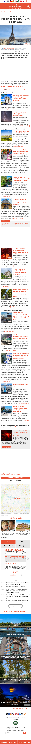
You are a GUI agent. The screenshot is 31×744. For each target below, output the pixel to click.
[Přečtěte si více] (12, 109)
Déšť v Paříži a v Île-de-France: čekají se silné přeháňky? (15, 564)
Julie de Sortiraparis (9, 48)
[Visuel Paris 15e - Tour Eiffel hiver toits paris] (15, 35)
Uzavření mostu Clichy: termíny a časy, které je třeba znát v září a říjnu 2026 (17, 601)
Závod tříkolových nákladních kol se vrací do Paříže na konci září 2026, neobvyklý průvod (18, 596)
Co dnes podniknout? (13, 513)
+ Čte (21, 575)
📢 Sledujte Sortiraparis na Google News (15, 90)
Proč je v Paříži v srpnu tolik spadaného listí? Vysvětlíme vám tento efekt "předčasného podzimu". (17, 590)
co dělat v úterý (24, 513)
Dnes (8, 542)
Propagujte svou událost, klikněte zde (10, 474)
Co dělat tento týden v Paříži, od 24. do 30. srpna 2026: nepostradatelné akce (15, 224)
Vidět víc (14, 606)
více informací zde (16, 427)
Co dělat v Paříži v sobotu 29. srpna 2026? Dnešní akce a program (15, 703)
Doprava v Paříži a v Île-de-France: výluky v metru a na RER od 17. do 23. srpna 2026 (14, 551)
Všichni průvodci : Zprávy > (21, 708)
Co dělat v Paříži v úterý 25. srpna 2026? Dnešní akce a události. (23, 533)
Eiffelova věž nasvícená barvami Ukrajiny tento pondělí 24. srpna (17, 583)
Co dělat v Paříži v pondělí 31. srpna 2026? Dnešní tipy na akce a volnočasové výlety (15, 657)
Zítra (22, 542)
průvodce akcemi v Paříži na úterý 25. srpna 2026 (15, 85)
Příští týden (22, 546)
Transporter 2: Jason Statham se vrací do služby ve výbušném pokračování (8, 533)
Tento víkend (8, 546)
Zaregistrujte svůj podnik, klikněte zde (10, 473)
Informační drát (13, 575)
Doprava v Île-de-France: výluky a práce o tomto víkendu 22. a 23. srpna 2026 (15, 557)
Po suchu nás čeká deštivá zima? (15, 587)
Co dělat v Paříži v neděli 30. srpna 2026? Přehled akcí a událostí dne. (15, 680)
